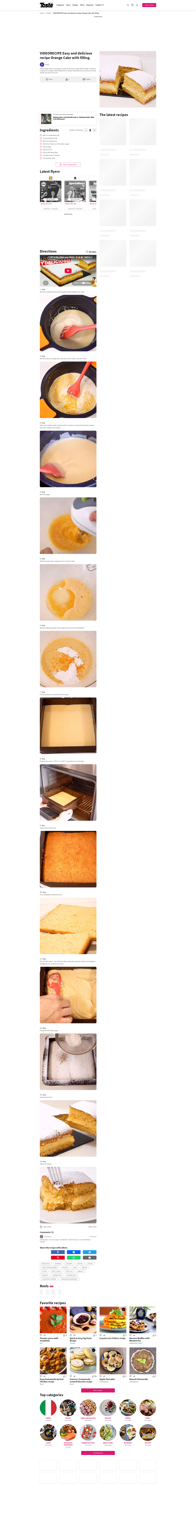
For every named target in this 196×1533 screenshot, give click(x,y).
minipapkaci (104, 1382)
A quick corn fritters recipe (113, 1338)
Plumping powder (49, 1279)
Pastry (48, 13)
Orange (45, 1275)
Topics (68, 5)
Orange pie (57, 1275)
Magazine (89, 5)
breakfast (46, 1263)
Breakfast (128, 1443)
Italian (48, 1418)
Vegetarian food (88, 1443)
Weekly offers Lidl (46, 204)
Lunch (48, 1443)
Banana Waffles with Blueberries (139, 1339)
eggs (75, 1267)
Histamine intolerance (68, 1444)
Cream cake (71, 1275)
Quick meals (108, 1443)
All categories (98, 1453)
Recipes (75, 5)
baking (65, 1267)
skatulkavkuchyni (135, 1343)
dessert (69, 1263)
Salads (127, 1418)
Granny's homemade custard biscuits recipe (81, 1380)
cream (84, 1267)
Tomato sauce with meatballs (49, 1339)
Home (42, 13)
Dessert (108, 1418)
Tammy (72, 1343)
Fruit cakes (56, 1271)
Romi (47, 65)
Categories (60, 5)
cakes (90, 1263)
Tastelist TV (99, 5)
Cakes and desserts (88, 1418)
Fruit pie (69, 1271)
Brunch (148, 1443)
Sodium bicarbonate (69, 1279)
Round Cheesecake (138, 1379)
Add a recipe (149, 5)
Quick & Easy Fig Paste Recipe (81, 1339)
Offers (82, 5)
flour (44, 1271)
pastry (80, 1263)
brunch (58, 1263)
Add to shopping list (69, 164)
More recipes (98, 1390)
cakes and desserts (50, 1267)
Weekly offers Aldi (70, 204)
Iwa (41, 1343)
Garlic (147, 1418)
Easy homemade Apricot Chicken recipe (51, 1380)
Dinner (68, 1418)
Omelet (81, 1271)
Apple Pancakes (107, 1379)
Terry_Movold (48, 1236)
